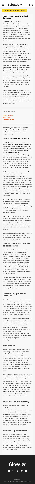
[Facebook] (9, 471)
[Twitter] (17, 471)
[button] (3, 5)
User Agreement (8, 115)
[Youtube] (22, 471)
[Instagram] (13, 471)
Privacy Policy (7, 117)
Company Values (8, 119)
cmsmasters (17, 479)
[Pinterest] (26, 471)
